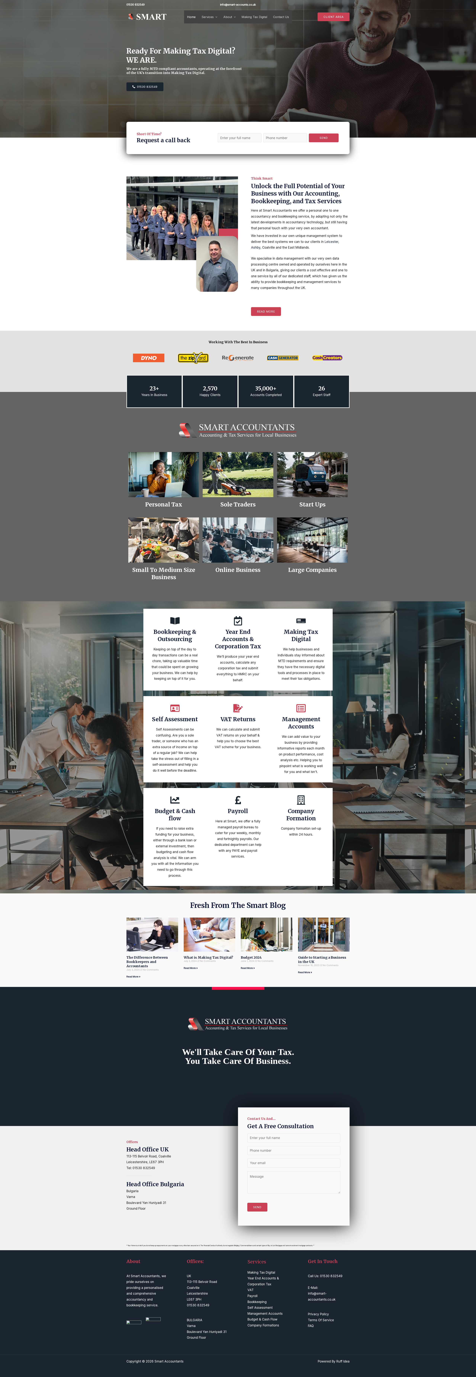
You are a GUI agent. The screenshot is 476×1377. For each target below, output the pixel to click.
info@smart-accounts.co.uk (238, 4)
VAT (250, 1290)
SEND (257, 1207)
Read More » (133, 976)
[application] (215, 16)
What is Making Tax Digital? (208, 957)
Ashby (255, 247)
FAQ (311, 1326)
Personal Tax (163, 504)
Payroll (252, 1296)
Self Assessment (260, 1308)
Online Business (238, 569)
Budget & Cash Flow (262, 1319)
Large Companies (312, 569)
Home (191, 17)
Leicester (331, 242)
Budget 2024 (251, 957)
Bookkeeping (257, 1302)
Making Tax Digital (254, 17)
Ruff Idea (343, 1361)
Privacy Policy (318, 1314)
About (227, 17)
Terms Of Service (321, 1320)
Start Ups (312, 504)
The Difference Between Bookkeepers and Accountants (147, 961)
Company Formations (263, 1325)
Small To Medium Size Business (163, 573)
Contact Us (281, 17)
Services (208, 17)
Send (324, 138)
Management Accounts (265, 1313)
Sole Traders (238, 504)
